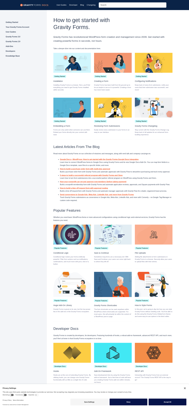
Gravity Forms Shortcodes (105, 305)
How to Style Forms (143, 305)
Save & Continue (101, 253)
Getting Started (12, 22)
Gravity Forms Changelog (146, 126)
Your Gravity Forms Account (17, 27)
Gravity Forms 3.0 (13, 37)
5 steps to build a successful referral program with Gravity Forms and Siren (91, 175)
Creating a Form (101, 81)
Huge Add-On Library (62, 305)
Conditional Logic (60, 253)
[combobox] (132, 5)
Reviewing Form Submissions (107, 126)
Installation (58, 81)
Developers (10, 51)
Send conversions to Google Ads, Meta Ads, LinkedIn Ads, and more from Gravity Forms (97, 195)
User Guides (61, 5)
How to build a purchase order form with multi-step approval (85, 169)
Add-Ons (9, 46)
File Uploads (140, 253)
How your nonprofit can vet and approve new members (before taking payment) (93, 182)
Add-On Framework (102, 371)
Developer (73, 5)
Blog (82, 5)
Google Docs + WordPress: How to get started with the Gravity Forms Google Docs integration (99, 159)
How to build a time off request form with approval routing (84, 188)
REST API (139, 371)
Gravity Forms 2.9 (13, 41)
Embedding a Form (61, 126)
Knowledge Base (13, 56)
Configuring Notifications (145, 81)
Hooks (56, 371)
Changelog (91, 5)
